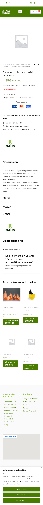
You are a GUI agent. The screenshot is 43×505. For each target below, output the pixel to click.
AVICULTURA (16, 64)
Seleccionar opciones (11, 322)
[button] (9, 3)
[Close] (41, 467)
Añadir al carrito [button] (29, 320)
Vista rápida (11, 302)
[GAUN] (10, 143)
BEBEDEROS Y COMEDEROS (22, 98)
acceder (14, 266)
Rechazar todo (21, 500)
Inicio (4, 64)
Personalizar (21, 495)
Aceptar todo (22, 489)
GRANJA (9, 64)
